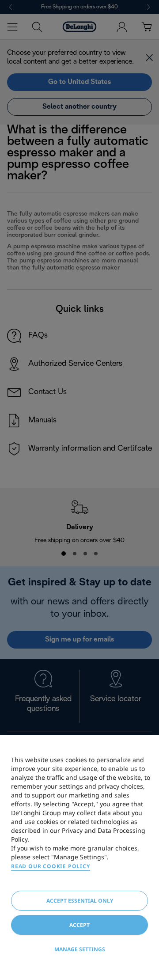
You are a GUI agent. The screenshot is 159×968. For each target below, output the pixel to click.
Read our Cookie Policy (50, 866)
